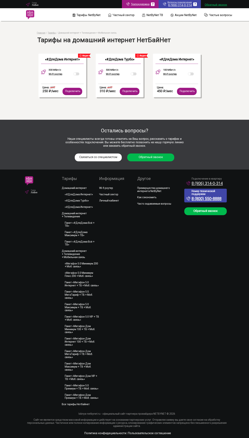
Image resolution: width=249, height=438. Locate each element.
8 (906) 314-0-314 (207, 183)
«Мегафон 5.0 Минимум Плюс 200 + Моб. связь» (79, 274)
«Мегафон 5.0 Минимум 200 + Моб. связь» (81, 265)
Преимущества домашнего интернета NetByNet (153, 190)
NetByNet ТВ (154, 15)
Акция (85, 55)
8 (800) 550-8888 (206, 198)
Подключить (72, 91)
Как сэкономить (147, 197)
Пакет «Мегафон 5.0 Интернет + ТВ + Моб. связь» (82, 284)
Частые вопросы (220, 15)
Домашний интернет (74, 188)
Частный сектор (124, 15)
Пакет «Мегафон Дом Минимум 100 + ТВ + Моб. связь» (80, 329)
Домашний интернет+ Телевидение (74, 215)
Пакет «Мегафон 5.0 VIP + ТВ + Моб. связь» (82, 318)
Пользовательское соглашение (149, 433)
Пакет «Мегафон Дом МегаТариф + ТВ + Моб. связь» (79, 354)
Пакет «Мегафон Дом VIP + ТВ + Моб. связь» (81, 377)
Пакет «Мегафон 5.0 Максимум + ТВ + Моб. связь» (78, 307)
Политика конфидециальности (105, 433)
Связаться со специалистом (98, 157)
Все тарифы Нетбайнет (76, 404)
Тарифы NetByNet (88, 15)
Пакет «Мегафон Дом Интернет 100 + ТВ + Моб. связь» (80, 341)
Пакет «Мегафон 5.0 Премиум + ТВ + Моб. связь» (81, 387)
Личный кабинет (109, 200)
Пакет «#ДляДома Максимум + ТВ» (76, 234)
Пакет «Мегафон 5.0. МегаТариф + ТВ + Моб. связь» (79, 294)
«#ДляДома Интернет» (62, 59)
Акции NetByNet (186, 15)
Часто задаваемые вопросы (154, 203)
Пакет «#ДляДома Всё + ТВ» (79, 224)
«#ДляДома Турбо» (119, 59)
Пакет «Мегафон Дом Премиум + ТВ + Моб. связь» (81, 396)
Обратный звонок (216, 4)
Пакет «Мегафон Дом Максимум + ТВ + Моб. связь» (78, 366)
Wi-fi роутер (106, 188)
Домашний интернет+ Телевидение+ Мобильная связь (74, 254)
